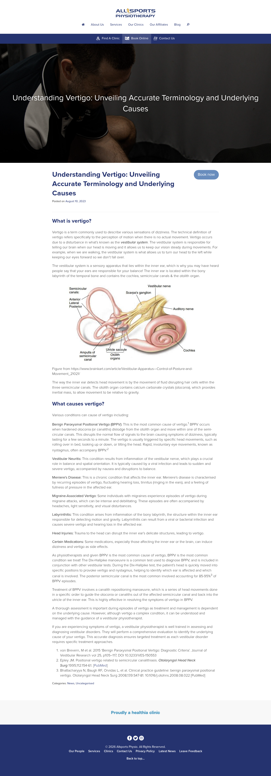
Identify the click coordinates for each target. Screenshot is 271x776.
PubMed (100, 665)
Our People (77, 751)
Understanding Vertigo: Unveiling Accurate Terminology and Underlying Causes (113, 183)
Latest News (167, 751)
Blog (177, 25)
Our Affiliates (159, 25)
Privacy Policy (145, 751)
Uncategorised (85, 683)
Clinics (108, 751)
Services (116, 25)
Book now (206, 174)
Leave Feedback (190, 751)
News (70, 683)
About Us (97, 25)
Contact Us (124, 751)
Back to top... (136, 758)
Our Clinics (135, 25)
